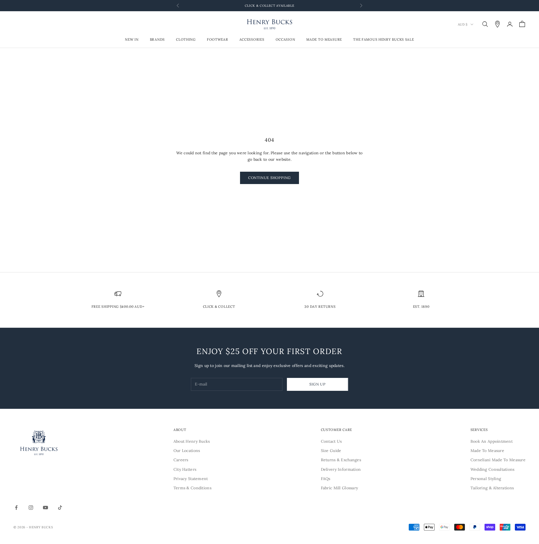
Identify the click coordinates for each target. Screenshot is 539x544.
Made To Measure (324, 40)
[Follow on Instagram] (31, 507)
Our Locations (186, 450)
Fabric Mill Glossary (339, 487)
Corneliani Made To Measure (498, 459)
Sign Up (317, 384)
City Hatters (184, 469)
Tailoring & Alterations (492, 487)
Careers (180, 459)
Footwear (217, 40)
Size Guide (331, 450)
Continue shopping (269, 177)
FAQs (325, 478)
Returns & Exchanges (341, 459)
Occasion (285, 40)
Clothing (186, 40)
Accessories (251, 40)
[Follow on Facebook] (16, 507)
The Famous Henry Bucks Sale (383, 40)
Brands (157, 40)
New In (131, 40)
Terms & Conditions (192, 487)
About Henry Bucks (191, 441)
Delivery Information (341, 469)
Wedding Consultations (493, 469)
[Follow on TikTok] (60, 507)
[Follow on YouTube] (45, 507)
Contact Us (331, 441)
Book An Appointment (492, 441)
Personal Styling (486, 478)
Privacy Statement (190, 478)
